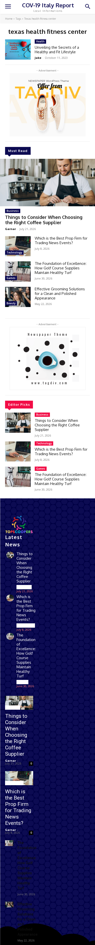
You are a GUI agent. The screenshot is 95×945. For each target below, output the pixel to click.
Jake (38, 58)
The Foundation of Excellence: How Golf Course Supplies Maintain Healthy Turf (60, 268)
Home (8, 18)
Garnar (10, 229)
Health (40, 41)
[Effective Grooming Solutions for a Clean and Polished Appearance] (18, 297)
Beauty (11, 303)
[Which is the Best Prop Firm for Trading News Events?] (18, 246)
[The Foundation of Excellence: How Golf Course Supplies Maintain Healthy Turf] (18, 271)
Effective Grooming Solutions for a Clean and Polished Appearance (60, 293)
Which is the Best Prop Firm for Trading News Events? (61, 240)
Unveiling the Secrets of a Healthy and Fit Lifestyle (57, 49)
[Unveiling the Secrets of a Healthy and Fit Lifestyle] (18, 49)
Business (13, 211)
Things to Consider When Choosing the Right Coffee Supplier (43, 219)
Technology (14, 252)
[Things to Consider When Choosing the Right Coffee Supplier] (47, 182)
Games (11, 278)
